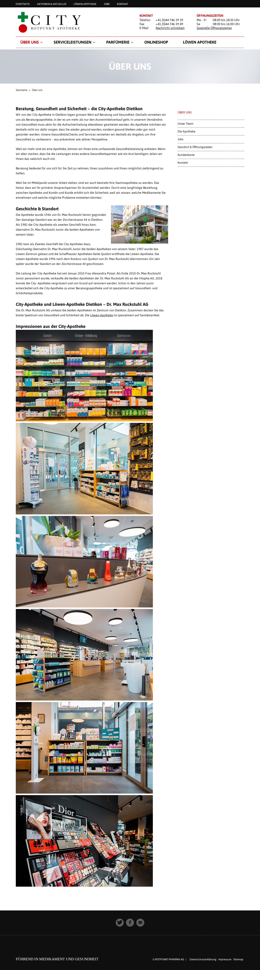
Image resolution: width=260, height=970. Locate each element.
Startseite (23, 3)
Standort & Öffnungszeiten (195, 147)
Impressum (224, 959)
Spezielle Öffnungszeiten (214, 28)
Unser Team (185, 123)
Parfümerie (117, 42)
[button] (120, 923)
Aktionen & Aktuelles (51, 3)
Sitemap (238, 959)
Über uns (29, 42)
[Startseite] (73, 22)
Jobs (107, 3)
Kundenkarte (186, 154)
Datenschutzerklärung (203, 959)
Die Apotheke (186, 131)
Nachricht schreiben (170, 28)
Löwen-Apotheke (101, 315)
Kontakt (122, 3)
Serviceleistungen (72, 42)
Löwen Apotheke (85, 3)
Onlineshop (156, 42)
